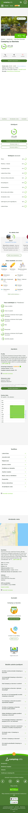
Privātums (22, 806)
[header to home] (6, 2)
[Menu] (2, 5)
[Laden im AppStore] (14, 798)
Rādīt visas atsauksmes (13, 255)
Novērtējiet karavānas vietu (13, 141)
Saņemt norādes (5, 587)
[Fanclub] (17, 5)
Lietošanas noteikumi (8, 806)
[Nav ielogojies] (25, 2)
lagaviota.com (14, 655)
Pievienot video (14, 144)
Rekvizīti (17, 806)
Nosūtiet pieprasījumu (13, 60)
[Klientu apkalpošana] (21, 2)
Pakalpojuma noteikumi (19, 808)
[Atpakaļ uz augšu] (14, 754)
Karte (11, 5)
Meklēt (6, 5)
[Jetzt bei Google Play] (14, 802)
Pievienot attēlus (14, 147)
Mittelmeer (17, 71)
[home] (14, 759)
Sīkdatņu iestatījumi (8, 808)
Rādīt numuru (14, 638)
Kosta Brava (10, 71)
